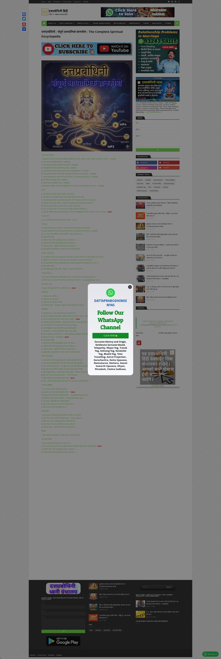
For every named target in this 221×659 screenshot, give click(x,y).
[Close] (130, 287)
